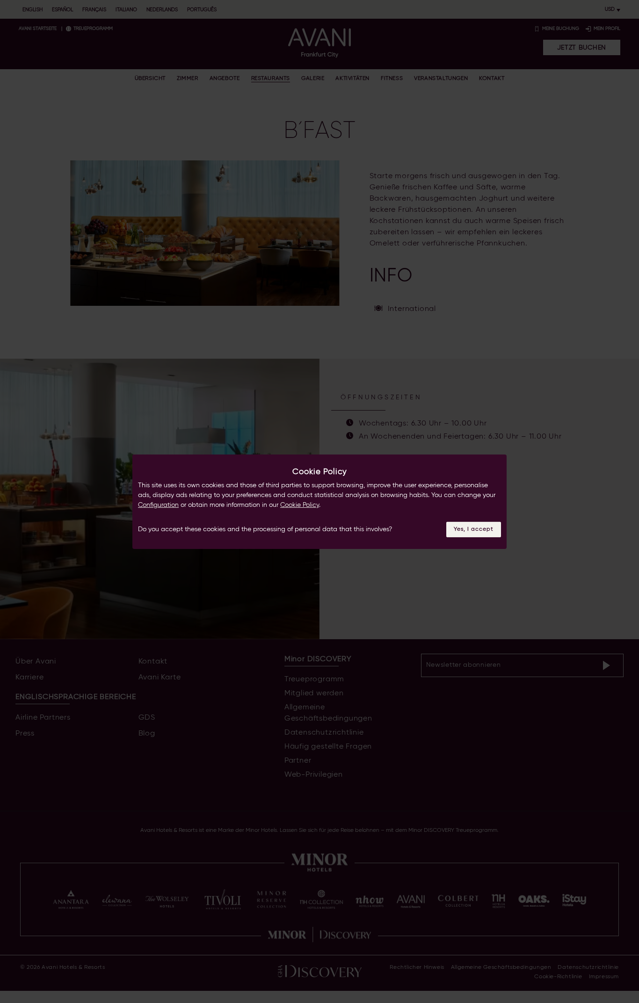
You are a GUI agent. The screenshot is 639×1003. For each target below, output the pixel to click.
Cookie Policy (299, 505)
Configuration (158, 505)
